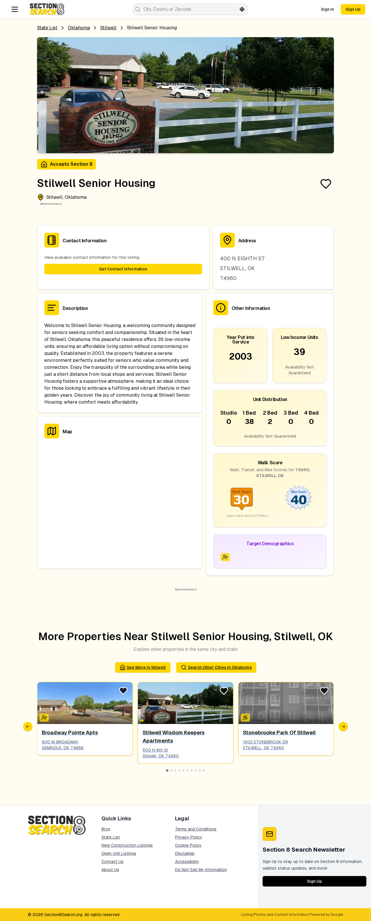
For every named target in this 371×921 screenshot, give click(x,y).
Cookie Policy (188, 845)
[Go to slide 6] (187, 770)
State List (47, 27)
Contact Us (112, 861)
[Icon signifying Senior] (225, 557)
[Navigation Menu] (15, 9)
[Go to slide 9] (200, 770)
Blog (105, 829)
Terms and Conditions (196, 829)
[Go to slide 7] (191, 770)
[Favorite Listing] (326, 184)
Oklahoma (79, 27)
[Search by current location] (242, 9)
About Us (110, 869)
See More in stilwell (146, 667)
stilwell (108, 27)
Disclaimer (185, 853)
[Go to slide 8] (196, 770)
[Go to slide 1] (167, 770)
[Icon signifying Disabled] (245, 717)
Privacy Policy (188, 837)
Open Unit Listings (118, 853)
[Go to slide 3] (175, 770)
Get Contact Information (123, 269)
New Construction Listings (127, 845)
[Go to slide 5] (183, 770)
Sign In (327, 9)
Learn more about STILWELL (248, 515)
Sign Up (353, 9)
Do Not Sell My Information (201, 869)
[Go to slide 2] (171, 770)
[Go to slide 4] (179, 770)
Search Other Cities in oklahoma (220, 667)
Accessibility (187, 861)
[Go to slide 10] (204, 770)
